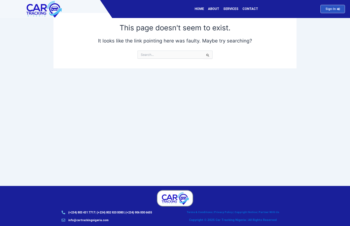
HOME (199, 9)
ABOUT (213, 9)
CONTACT (250, 9)
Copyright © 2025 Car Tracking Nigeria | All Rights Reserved (233, 220)
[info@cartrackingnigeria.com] (63, 220)
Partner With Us (269, 212)
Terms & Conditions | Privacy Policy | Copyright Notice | (223, 212)
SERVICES (230, 9)
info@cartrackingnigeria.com (88, 220)
